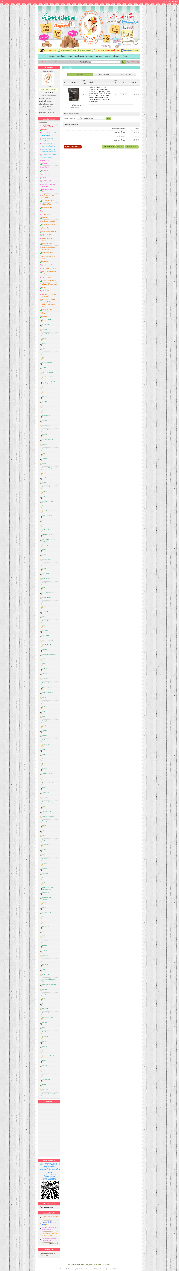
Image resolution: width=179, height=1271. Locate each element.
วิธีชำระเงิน (99, 56)
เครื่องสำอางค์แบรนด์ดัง (46, 1207)
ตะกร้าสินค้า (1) (134, 62)
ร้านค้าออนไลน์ (64, 1269)
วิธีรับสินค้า (89, 56)
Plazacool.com (90, 1269)
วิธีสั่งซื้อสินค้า (79, 56)
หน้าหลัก (3, 2)
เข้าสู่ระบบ (175, 1)
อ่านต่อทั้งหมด (53, 1244)
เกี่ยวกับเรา (116, 56)
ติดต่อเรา (108, 56)
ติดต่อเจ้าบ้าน (49, 92)
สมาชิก (70, 56)
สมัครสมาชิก (167, 1)
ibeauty (49, 86)
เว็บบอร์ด (125, 56)
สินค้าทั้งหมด (61, 56)
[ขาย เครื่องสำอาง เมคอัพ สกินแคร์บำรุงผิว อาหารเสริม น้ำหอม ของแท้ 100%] (89, 52)
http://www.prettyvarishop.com (51, 62)
